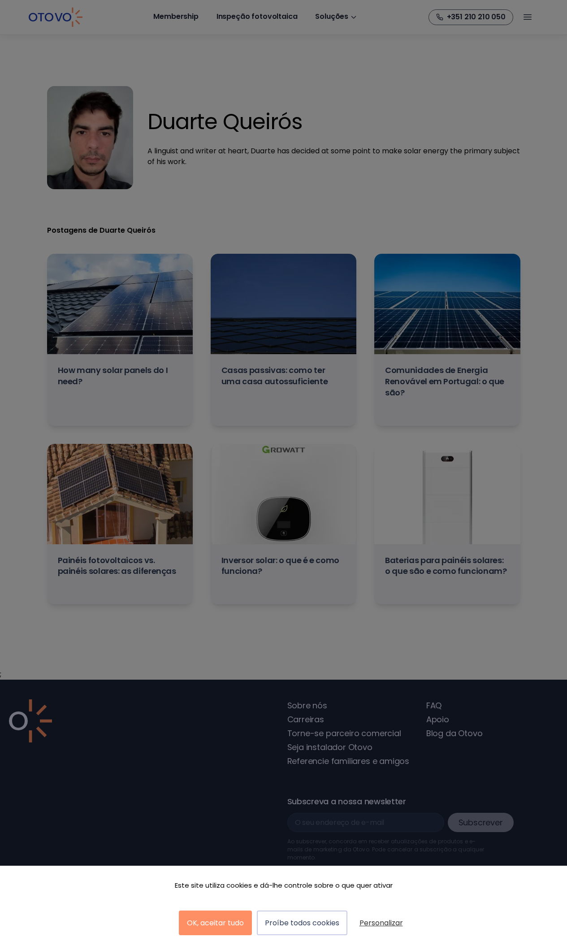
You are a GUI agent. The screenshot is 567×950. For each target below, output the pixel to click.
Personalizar (381, 923)
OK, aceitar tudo (215, 923)
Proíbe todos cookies (302, 923)
